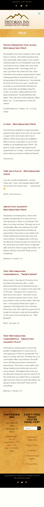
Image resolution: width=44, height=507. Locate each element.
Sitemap (32, 450)
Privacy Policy (32, 445)
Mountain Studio (24, 478)
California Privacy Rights (32, 457)
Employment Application (32, 438)
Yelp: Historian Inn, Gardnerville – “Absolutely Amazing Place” (18, 338)
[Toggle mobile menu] (39, 13)
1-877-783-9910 (26, 2)
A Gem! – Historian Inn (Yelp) (19, 124)
